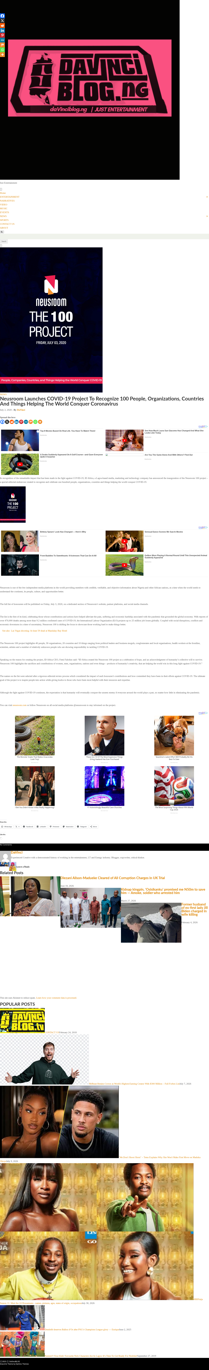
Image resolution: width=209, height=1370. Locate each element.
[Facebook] (2, 422)
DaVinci (21, 410)
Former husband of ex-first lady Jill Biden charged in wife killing (194, 909)
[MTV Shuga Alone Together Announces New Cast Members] (16, 864)
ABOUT (4, 228)
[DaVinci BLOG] (90, 179)
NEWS (3, 216)
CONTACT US (7, 224)
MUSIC (3, 208)
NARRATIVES (7, 200)
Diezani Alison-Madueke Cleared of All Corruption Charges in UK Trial (112, 878)
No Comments (6, 845)
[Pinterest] (21, 422)
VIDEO (3, 204)
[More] (40, 422)
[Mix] (31, 422)
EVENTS (4, 212)
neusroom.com (19, 705)
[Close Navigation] (1, 245)
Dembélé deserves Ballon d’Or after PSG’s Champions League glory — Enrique (82, 1329)
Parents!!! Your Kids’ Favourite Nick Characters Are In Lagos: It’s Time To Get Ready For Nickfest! (91, 1356)
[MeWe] (26, 422)
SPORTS (4, 220)
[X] (7, 422)
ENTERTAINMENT (9, 197)
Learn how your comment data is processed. (56, 998)
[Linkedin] (16, 422)
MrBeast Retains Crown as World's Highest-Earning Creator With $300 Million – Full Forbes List (134, 1083)
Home (3, 193)
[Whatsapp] (35, 422)
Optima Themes (22, 1364)
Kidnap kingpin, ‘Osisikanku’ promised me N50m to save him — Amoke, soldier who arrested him (163, 891)
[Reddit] (12, 422)
